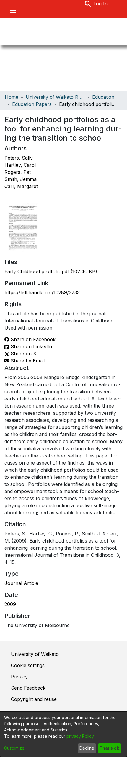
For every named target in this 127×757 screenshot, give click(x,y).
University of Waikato (35, 654)
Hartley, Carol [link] (20, 165)
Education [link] (103, 97)
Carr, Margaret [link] (21, 186)
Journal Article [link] (21, 583)
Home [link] (11, 97)
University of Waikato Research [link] (55, 97)
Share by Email (27, 361)
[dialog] (63, 734)
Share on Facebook (32, 339)
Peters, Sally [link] (18, 158)
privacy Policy (80, 736)
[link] (50, 271)
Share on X (22, 354)
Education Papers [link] (32, 104)
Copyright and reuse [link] (34, 699)
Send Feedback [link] (28, 688)
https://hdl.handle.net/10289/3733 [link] (42, 292)
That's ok (109, 747)
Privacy (19, 677)
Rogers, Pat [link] (17, 172)
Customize (14, 747)
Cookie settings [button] (28, 665)
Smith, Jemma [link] (20, 179)
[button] (88, 3)
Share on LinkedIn (30, 346)
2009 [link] (10, 604)
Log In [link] (100, 4)
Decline (86, 747)
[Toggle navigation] (13, 12)
